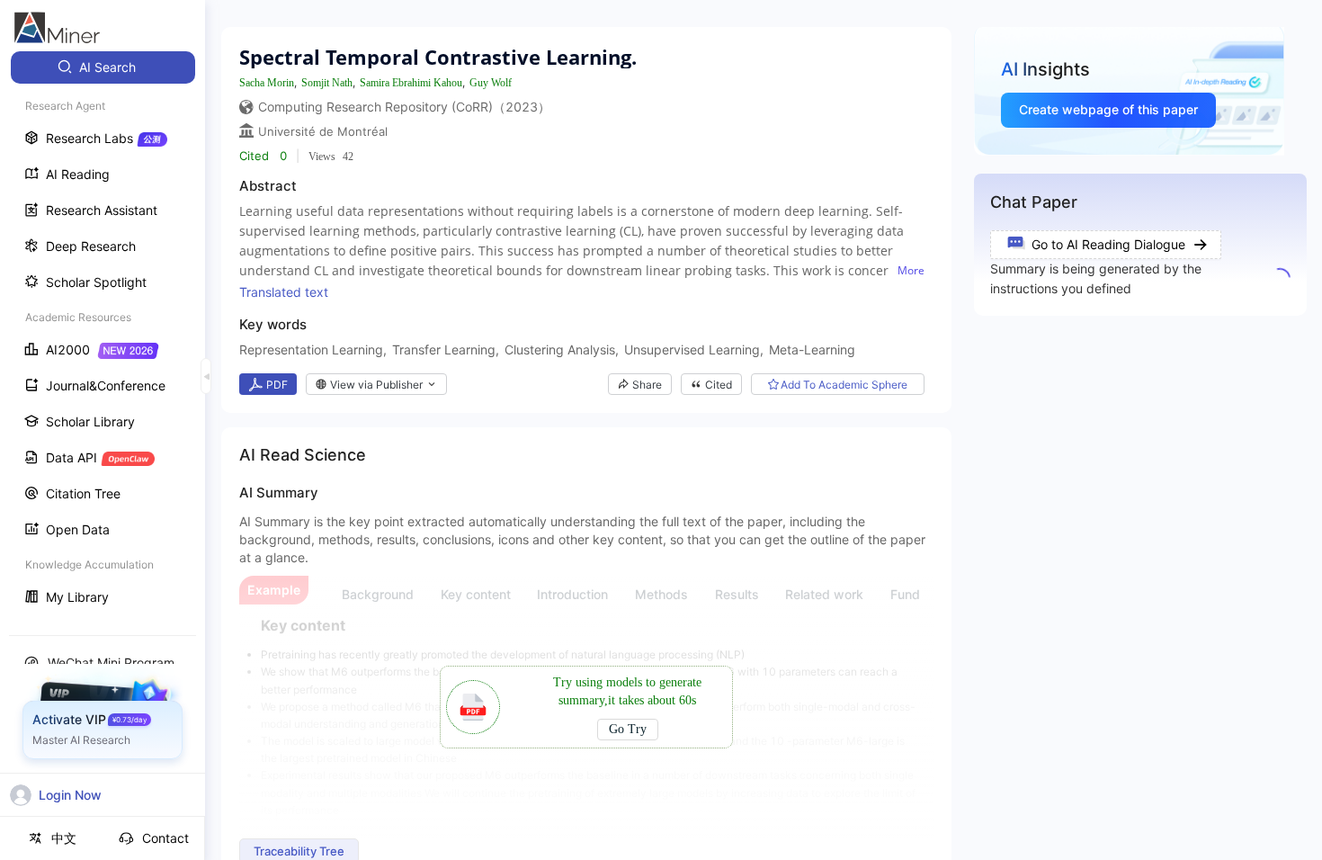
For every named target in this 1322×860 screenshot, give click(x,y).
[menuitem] (103, 67)
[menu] (102, 334)
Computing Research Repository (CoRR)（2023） (404, 106)
